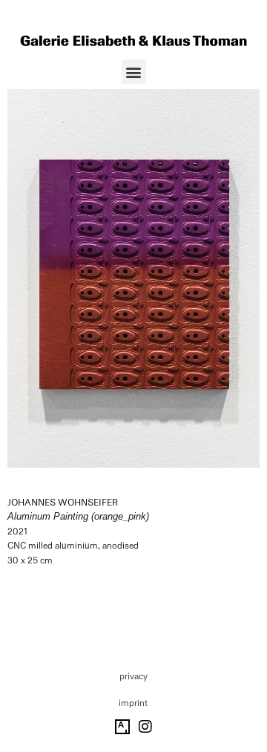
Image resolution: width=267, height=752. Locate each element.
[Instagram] (145, 726)
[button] (134, 71)
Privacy (133, 676)
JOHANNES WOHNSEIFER (62, 502)
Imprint (133, 703)
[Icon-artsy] (122, 726)
